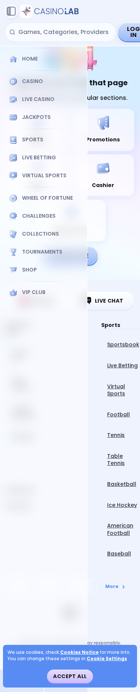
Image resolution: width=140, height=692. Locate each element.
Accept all (70, 676)
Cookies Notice (79, 652)
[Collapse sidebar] (11, 11)
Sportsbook (123, 344)
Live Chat (109, 300)
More (111, 586)
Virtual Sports (116, 390)
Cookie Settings (107, 658)
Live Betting (122, 365)
